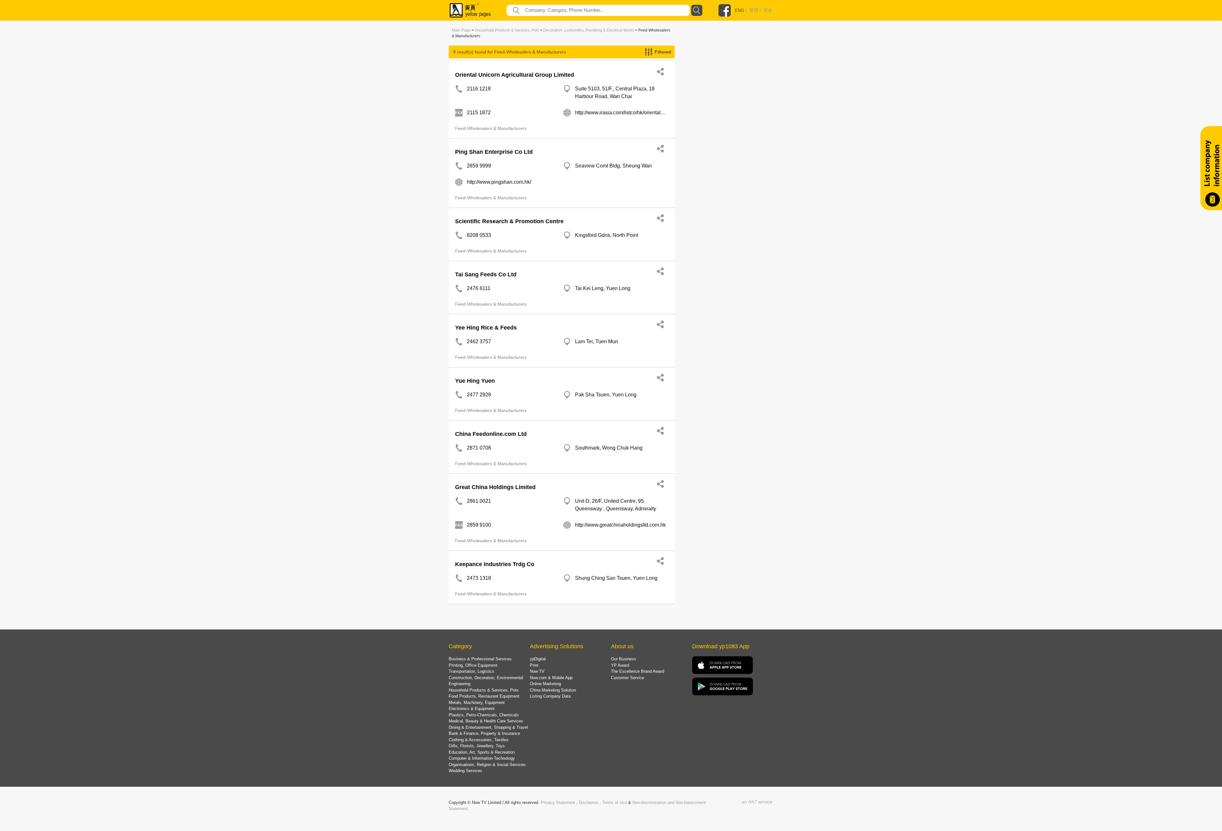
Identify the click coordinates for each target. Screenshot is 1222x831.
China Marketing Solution (553, 690)
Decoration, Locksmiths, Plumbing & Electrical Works (588, 30)
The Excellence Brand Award (637, 671)
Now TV (537, 671)
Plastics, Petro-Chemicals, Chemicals (484, 715)
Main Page (461, 30)
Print (534, 665)
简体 (767, 10)
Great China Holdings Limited (495, 487)
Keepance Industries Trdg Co (494, 564)
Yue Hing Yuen (475, 381)
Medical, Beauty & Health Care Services (486, 721)
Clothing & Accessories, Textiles (479, 739)
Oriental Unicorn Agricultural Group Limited (514, 75)
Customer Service (627, 677)
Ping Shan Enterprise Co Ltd (494, 152)
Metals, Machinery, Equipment (477, 702)
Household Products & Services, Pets (507, 30)
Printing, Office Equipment (473, 665)
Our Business (623, 659)
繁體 (753, 10)
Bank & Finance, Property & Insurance (484, 733)
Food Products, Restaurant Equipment (484, 696)
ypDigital (538, 659)
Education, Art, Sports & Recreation (482, 752)
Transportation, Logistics (471, 671)
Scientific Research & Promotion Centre (509, 221)
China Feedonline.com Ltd (491, 434)
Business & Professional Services (480, 659)
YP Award (620, 665)
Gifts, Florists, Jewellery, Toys (477, 745)
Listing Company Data (550, 696)
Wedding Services (465, 770)
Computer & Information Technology (482, 758)
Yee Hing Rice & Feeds (486, 327)
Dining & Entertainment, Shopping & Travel (488, 727)
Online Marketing (545, 683)
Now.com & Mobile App (551, 677)
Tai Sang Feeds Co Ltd (485, 274)
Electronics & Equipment (472, 708)
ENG (739, 10)
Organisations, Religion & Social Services (487, 764)
